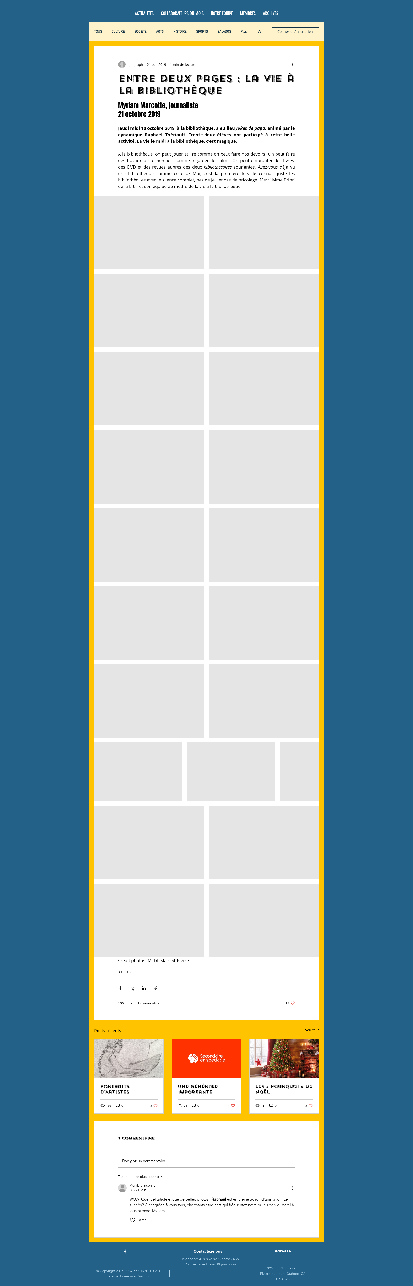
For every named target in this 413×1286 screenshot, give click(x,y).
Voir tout (312, 1030)
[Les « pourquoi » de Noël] (284, 1058)
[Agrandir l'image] (149, 232)
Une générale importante (198, 1089)
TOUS (98, 32)
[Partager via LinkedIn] (143, 988)
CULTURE (118, 32)
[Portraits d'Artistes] (128, 1058)
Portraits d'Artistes (114, 1089)
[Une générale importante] (206, 1058)
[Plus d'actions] (292, 64)
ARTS (160, 32)
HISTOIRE (180, 32)
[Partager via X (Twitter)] (132, 988)
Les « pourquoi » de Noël (283, 1089)
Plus (244, 32)
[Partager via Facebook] (120, 988)
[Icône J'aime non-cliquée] (133, 1220)
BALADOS (224, 32)
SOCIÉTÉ (140, 32)
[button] (259, 32)
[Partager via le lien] (155, 988)
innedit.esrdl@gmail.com (217, 1264)
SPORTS (202, 32)
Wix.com (144, 1276)
